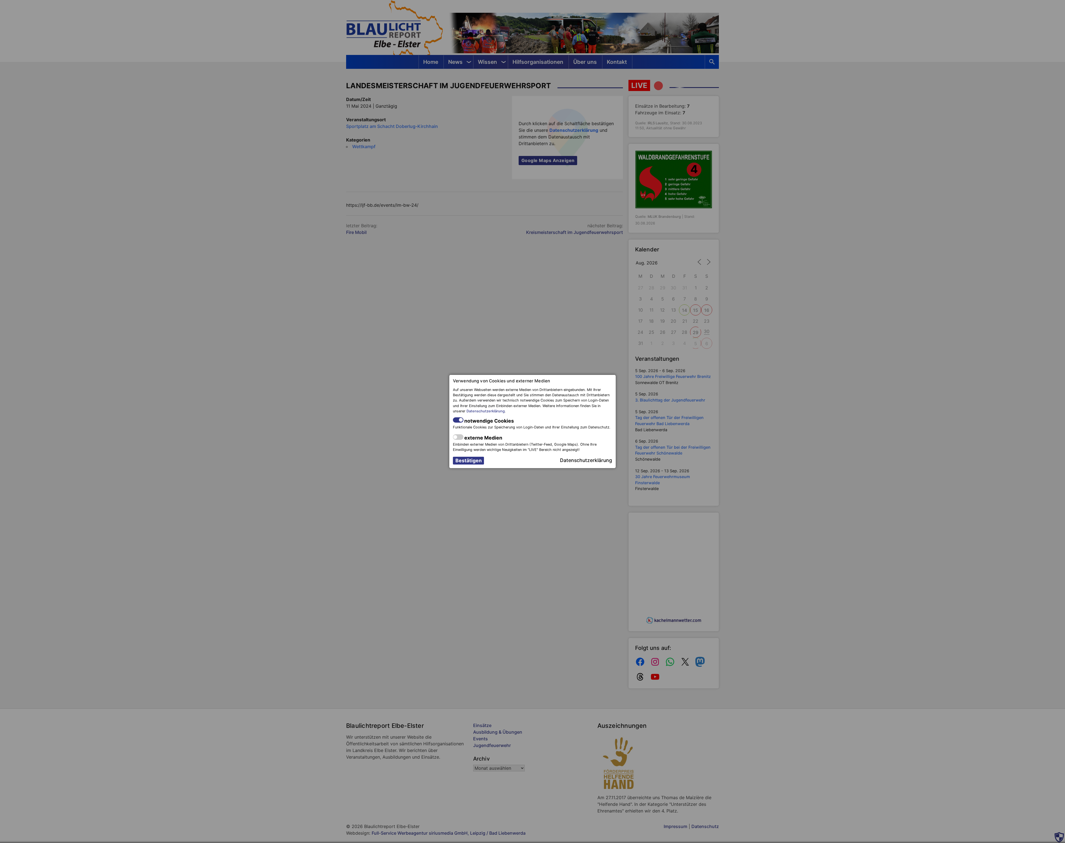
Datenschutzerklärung (485, 411)
